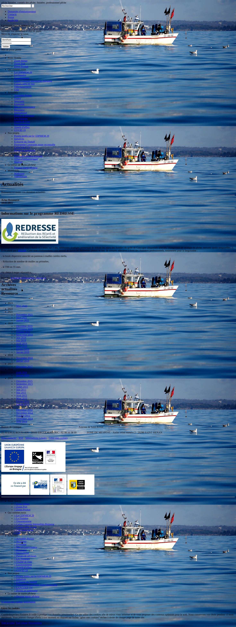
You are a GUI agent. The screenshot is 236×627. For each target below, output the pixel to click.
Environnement (22, 124)
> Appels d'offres (23, 567)
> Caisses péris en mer (25, 527)
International (20, 112)
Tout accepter (8, 623)
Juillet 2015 (22, 387)
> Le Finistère (21, 518)
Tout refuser (22, 623)
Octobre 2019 (23, 332)
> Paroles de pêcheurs (25, 556)
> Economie (20, 544)
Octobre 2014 (23, 415)
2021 (10, 311)
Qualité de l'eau (22, 121)
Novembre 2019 (24, 329)
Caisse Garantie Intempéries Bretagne (33, 81)
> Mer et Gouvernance (25, 547)
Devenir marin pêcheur (25, 167)
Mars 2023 (21, 306)
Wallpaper (19, 173)
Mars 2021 (21, 317)
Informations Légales (36, 438)
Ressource (19, 110)
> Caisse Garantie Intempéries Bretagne (34, 524)
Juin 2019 (21, 337)
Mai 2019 (21, 340)
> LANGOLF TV (23, 587)
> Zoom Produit (22, 509)
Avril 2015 (21, 395)
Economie (19, 104)
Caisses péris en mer (24, 84)
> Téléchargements (23, 530)
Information (29, 602)
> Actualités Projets (24, 538)
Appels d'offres (22, 127)
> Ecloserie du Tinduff (25, 582)
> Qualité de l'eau (23, 561)
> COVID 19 (21, 570)
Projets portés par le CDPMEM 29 (31, 136)
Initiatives (19, 138)
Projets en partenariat (24, 150)
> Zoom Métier (22, 504)
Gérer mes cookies (58, 438)
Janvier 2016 (22, 375)
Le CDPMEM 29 (23, 72)
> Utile (17, 532)
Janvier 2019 (22, 352)
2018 (10, 355)
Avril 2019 (21, 343)
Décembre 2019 (24, 326)
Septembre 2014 (24, 418)
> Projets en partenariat (25, 590)
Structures (19, 101)
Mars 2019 (21, 346)
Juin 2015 (21, 389)
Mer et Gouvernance (24, 107)
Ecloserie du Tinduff (24, 141)
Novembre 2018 (24, 358)
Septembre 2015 (24, 384)
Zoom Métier (20, 60)
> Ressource (20, 550)
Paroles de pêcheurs (24, 115)
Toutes (17, 98)
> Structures (20, 541)
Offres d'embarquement (26, 159)
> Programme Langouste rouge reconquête (35, 584)
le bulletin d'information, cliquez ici (28, 277)
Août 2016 (21, 372)
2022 (10, 308)
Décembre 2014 (24, 410)
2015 (10, 378)
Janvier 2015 (22, 404)
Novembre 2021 (24, 314)
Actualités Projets (23, 95)
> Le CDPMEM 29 (24, 515)
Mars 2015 (21, 398)
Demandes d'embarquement (22, 11)
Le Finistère (20, 75)
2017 (10, 363)
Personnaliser (35, 623)
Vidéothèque (20, 176)
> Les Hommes (22, 558)
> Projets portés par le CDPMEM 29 (32, 576)
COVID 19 (20, 130)
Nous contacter (9, 438)
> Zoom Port (20, 506)
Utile (16, 89)
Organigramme (21, 78)
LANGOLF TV (22, 147)
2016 (10, 369)
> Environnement (23, 564)
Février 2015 (22, 401)
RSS (21, 438)
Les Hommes (21, 118)
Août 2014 (21, 421)
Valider (6, 46)
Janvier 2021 (22, 320)
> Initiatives (20, 579)
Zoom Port (19, 63)
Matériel (18, 162)
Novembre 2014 (24, 413)
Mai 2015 (21, 392)
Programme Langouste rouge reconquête (34, 144)
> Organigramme (22, 521)
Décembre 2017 (24, 366)
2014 (10, 407)
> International (21, 553)
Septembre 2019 (24, 334)
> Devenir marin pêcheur (26, 596)
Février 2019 (22, 349)
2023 (10, 303)
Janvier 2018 (22, 361)
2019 (10, 323)
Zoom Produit (21, 66)
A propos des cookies (12, 602)
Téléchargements (22, 86)
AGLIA (22, 250)
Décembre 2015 (24, 381)
